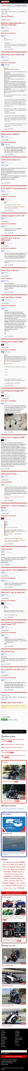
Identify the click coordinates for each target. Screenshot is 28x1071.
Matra (15, 878)
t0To (5, 250)
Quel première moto (8, 473)
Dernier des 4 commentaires (8, 33)
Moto (10, 11)
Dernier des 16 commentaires (8, 632)
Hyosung (15, 874)
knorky (5, 394)
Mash (10, 878)
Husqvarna (8, 874)
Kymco (21, 876)
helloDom (6, 272)
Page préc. (5, 9)
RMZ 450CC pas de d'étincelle (13, 592)
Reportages (6, 814)
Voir (6, 49)
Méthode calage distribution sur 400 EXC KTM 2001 (13, 24)
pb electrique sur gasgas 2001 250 (12, 391)
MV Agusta (12, 881)
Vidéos (2, 1040)
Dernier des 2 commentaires (8, 142)
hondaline (6, 626)
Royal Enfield (20, 867)
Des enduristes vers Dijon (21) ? (13, 669)
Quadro (23, 883)
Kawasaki (7, 876)
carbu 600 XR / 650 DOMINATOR (14, 570)
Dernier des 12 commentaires (8, 224)
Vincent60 (6, 136)
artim (5, 242)
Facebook (13, 809)
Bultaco (21, 864)
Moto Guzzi (15, 869)
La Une (3, 1031)
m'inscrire (10, 719)
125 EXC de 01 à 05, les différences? (10, 239)
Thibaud (6, 439)
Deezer (17, 1042)
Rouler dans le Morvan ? (10, 270)
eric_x (5, 671)
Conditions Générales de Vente (8, 1061)
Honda (14, 871)
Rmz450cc (6, 594)
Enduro (6, 11)
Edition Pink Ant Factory (7, 1063)
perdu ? (15, 719)
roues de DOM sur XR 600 (11, 297)
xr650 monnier (6, 549)
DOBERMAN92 (7, 64)
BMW (22, 862)
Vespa (5, 888)
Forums (3, 1045)
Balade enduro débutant (10, 134)
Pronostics (3, 1046)
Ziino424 (6, 476)
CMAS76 (6, 27)
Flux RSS (17, 1045)
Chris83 (5, 634)
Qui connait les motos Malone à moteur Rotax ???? (13, 623)
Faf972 (5, 225)
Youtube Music (18, 1039)
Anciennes (14, 11)
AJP (4, 862)
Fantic (4, 869)
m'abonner (24, 5)
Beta (17, 862)
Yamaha (21, 887)
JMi (5, 484)
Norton (21, 881)
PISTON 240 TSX (8, 651)
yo (4, 551)
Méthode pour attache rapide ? (13, 341)
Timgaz (5, 403)
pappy (5, 602)
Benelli (13, 862)
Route (3, 13)
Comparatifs (7, 897)
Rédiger (4, 19)
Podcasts (3, 1042)
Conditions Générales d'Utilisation (9, 1060)
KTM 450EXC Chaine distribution (14, 188)
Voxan (15, 888)
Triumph (19, 885)
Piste (3, 11)
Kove (12, 876)
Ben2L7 (5, 307)
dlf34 (5, 35)
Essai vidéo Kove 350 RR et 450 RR (13, 747)
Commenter (10, 49)
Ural (24, 885)
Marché (3, 1034)
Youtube (6, 809)
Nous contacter (4, 1064)
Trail (18, 11)
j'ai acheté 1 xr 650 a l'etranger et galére (14, 506)
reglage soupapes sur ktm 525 (12, 215)
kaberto (5, 653)
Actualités (3, 1032)
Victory (10, 888)
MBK (19, 878)
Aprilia (8, 862)
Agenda (3, 1043)
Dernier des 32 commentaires (8, 350)
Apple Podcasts (19, 1038)
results (5, 369)
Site (6, 13)
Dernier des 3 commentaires (8, 62)
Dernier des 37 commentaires (8, 248)
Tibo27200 (6, 343)
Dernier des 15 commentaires (8, 401)
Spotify (16, 1041)
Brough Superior (6, 864)
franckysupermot (7, 299)
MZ (17, 880)
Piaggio (11, 883)
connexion (18, 5)
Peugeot (5, 883)
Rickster (5, 580)
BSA (12, 864)
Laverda (5, 878)
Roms (5, 161)
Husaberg (21, 872)
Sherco (4, 885)
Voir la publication (5, 30)
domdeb (5, 509)
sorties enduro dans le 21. (11, 159)
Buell (16, 864)
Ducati (12, 866)
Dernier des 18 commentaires (8, 516)
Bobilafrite (6, 280)
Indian (21, 874)
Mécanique (23, 11)
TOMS (5, 198)
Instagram (21, 809)
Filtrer (9, 19)
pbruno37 (6, 56)
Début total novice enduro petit (12, 54)
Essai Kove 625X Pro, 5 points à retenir (13, 744)
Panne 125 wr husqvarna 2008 (12, 437)
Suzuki (9, 885)
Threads (17, 1034)
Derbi (8, 867)
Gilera (8, 869)
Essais (4, 762)
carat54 (5, 217)
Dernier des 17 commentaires (8, 196)
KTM (16, 876)
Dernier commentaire (6, 278)
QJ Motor (17, 883)
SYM (14, 885)
